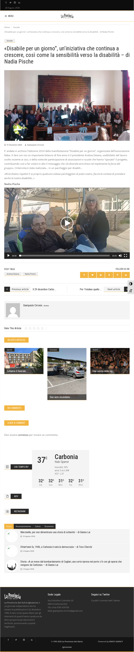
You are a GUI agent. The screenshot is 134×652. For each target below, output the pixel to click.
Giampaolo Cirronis (35, 145)
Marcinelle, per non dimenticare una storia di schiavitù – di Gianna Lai (55, 532)
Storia (9, 526)
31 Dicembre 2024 (14, 145)
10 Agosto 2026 (29, 536)
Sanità (9, 349)
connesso (23, 434)
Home (7, 27)
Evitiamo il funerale (16, 371)
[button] (67, 223)
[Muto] (120, 255)
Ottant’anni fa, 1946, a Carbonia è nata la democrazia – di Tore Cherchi (56, 546)
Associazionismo (23, 526)
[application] (67, 223)
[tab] (9, 526)
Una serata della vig (102, 371)
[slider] (64, 255)
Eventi (95, 349)
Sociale (16, 27)
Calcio (38, 526)
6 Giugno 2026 (28, 551)
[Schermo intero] (125, 255)
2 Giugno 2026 (28, 569)
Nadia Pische (30, 274)
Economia (49, 526)
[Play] (8, 255)
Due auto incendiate (60, 397)
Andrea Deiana (13, 274)
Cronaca (53, 349)
